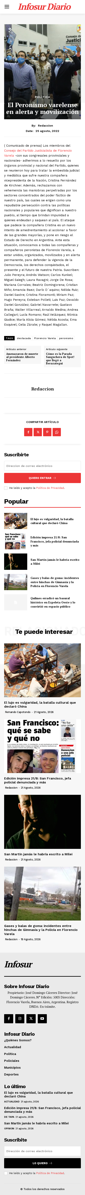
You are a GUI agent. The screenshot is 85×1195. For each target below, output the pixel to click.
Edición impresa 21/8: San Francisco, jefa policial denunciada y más (55, 541)
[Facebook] (28, 432)
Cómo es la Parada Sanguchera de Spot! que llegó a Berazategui (60, 358)
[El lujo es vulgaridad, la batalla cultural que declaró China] (15, 521)
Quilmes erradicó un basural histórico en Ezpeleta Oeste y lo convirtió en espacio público (53, 602)
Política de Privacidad (50, 487)
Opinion (9, 1128)
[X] (38, 432)
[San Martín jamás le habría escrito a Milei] (15, 561)
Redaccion (45, 125)
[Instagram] (19, 1018)
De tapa (9, 1116)
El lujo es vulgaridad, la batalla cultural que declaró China (52, 521)
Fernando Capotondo (18, 712)
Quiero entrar (40, 478)
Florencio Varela (45, 338)
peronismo (66, 338)
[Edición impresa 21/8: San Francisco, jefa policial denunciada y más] (15, 541)
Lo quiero (40, 1163)
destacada (24, 338)
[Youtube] (42, 1018)
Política (42, 96)
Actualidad (11, 1101)
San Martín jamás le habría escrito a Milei (38, 854)
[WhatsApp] (57, 432)
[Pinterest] (47, 432)
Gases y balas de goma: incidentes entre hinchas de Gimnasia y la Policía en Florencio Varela (55, 582)
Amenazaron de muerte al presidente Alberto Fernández (22, 357)
